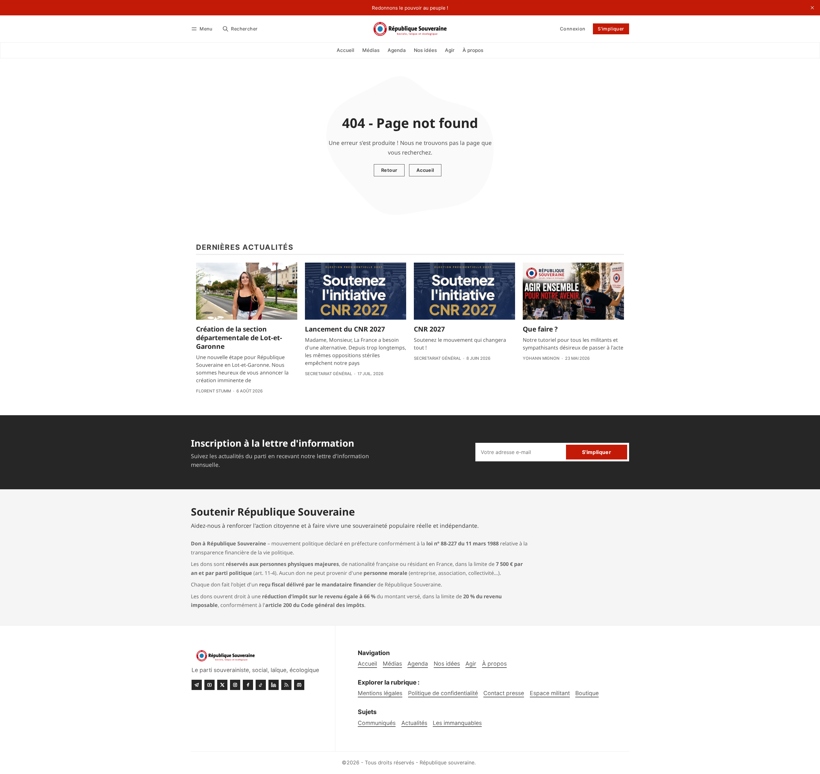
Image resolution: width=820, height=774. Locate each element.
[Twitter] (222, 685)
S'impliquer (611, 28)
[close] (812, 8)
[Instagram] (235, 685)
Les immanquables (457, 722)
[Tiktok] (261, 685)
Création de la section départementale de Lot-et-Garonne (239, 337)
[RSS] (286, 685)
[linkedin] (273, 685)
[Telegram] (197, 685)
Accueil (425, 170)
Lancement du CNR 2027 (345, 328)
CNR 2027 (429, 328)
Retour (389, 170)
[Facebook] (248, 685)
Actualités (414, 722)
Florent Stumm (213, 391)
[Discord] (299, 685)
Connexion (573, 28)
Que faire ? (540, 328)
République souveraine (447, 762)
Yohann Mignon (541, 358)
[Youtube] (209, 685)
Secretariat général (328, 373)
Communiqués (377, 722)
